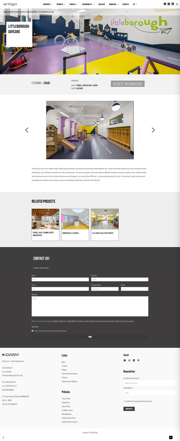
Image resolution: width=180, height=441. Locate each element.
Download (112, 4)
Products (60, 4)
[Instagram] (169, 4)
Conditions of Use (67, 410)
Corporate (46, 4)
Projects (73, 4)
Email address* (128, 388)
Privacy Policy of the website (43, 321)
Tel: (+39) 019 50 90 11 (9, 382)
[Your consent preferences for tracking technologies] (3, 437)
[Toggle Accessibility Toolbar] (171, 437)
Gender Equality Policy (69, 418)
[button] (177, 4)
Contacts (125, 4)
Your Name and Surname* (131, 378)
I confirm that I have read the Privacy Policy (138, 401)
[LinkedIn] (134, 361)
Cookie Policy (66, 402)
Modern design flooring (17, 12)
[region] (90, 45)
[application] (51, 4)
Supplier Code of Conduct (70, 421)
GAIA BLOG (101, 4)
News (63, 362)
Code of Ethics (66, 406)
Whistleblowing (66, 414)
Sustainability (87, 4)
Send (90, 337)
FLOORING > (41, 83)
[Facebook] (165, 4)
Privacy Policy (66, 398)
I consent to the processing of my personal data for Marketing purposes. (50, 331)
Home (5, 12)
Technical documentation (70, 373)
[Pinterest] (138, 361)
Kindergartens (32, 12)
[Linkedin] (172, 4)
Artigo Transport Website (69, 381)
